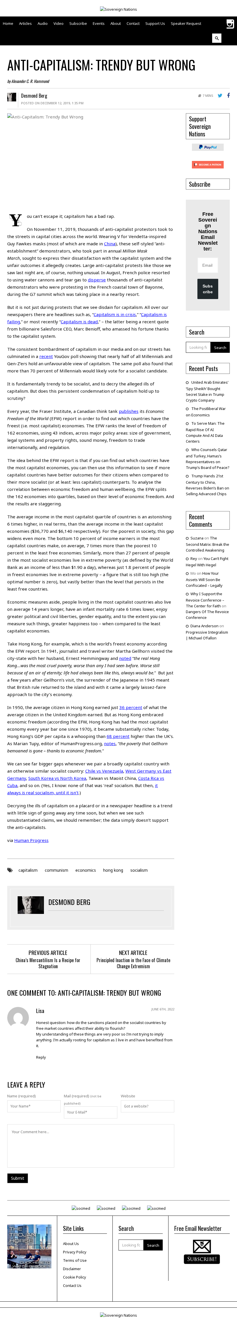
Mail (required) (76, 1096)
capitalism (28, 870)
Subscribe (208, 289)
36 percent (130, 707)
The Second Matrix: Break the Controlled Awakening (207, 544)
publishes (128, 411)
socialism (139, 870)
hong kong (113, 870)
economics (85, 870)
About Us (71, 1243)
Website (128, 1096)
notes (110, 743)
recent (46, 356)
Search (220, 347)
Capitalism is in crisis (115, 314)
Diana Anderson (204, 625)
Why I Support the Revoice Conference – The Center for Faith (205, 599)
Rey (193, 558)
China (109, 243)
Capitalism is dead (79, 321)
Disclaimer (72, 1268)
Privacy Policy (74, 1252)
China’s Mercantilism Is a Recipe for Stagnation (48, 963)
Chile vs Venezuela (104, 771)
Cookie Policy (74, 1277)
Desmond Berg (34, 95)
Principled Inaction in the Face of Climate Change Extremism (133, 963)
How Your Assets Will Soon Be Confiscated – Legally (204, 579)
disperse (97, 280)
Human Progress (31, 840)
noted (125, 658)
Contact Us (72, 1285)
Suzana (196, 538)
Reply (41, 1057)
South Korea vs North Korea (57, 778)
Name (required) (21, 1096)
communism (56, 870)
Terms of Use (75, 1260)
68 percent (118, 736)
